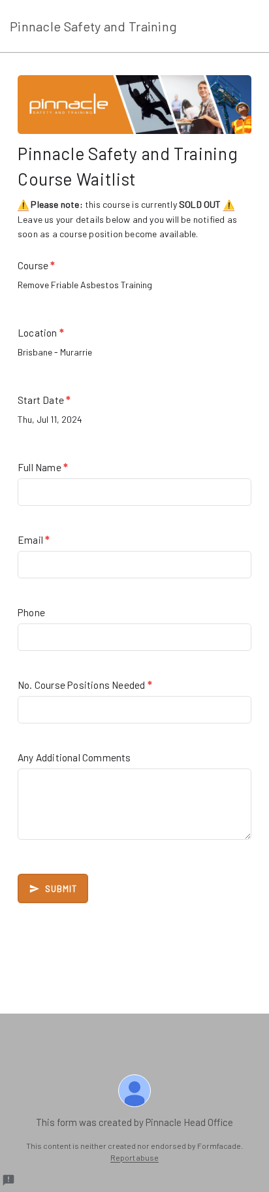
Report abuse (134, 1157)
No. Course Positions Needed (85, 685)
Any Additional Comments (74, 757)
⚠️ (23, 204)
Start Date (44, 400)
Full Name (43, 467)
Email (34, 540)
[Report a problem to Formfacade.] (8, 1180)
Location (41, 333)
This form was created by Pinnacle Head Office (134, 1122)
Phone (31, 612)
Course (36, 265)
